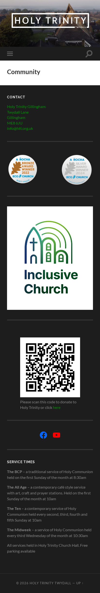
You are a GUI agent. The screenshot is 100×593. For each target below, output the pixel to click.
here (56, 407)
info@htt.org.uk (20, 128)
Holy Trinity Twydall (50, 583)
